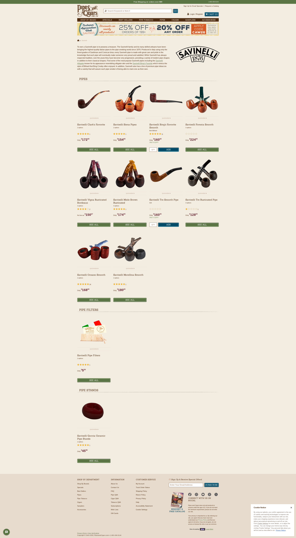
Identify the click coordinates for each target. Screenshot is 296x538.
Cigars (79, 502)
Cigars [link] (175, 20)
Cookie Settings (262, 523)
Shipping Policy (141, 491)
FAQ (112, 491)
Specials (80, 487)
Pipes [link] (162, 20)
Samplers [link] (190, 20)
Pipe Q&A (114, 495)
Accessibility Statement (144, 506)
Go (175, 11)
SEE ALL (94, 149)
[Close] (291, 507)
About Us (114, 484)
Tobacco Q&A (116, 502)
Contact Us (115, 487)
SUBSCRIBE (211, 485)
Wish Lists (114, 510)
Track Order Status (143, 487)
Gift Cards (114, 513)
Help (137, 502)
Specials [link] (107, 20)
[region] (272, 520)
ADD (168, 149)
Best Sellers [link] (126, 20)
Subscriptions (116, 506)
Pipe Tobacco (82, 498)
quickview (93, 118)
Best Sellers (81, 491)
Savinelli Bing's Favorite (143, 63)
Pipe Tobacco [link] (146, 20)
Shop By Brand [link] (88, 20)
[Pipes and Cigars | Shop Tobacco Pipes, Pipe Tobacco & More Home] (88, 11)
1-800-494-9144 (213, 2)
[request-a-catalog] (177, 502)
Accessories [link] (209, 20)
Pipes (79, 495)
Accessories (81, 510)
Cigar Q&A (115, 498)
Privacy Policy (141, 498)
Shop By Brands (83, 484)
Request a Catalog (212, 6)
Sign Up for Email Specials (193, 6)
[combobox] (137, 11)
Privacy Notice (281, 530)
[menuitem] (88, 20)
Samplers (80, 506)
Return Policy (141, 495)
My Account (140, 484)
